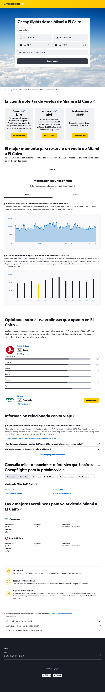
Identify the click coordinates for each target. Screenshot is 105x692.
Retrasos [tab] (76, 195)
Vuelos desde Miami (13, 493)
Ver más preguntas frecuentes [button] (52, 455)
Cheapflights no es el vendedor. (20, 621)
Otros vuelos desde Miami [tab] (43, 477)
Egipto (12, 90)
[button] (33, 45)
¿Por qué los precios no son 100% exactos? (25, 630)
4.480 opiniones (23, 354)
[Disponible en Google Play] (46, 675)
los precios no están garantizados (61, 614)
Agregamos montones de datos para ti (23, 626)
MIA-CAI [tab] (52, 169)
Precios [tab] (28, 195)
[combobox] (24, 30)
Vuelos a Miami (11, 490)
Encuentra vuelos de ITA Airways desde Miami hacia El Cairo (31, 438)
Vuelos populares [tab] (67, 477)
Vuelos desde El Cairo (62, 493)
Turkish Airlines (23, 346)
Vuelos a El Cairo (59, 490)
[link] (19, 135)
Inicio (5, 90)
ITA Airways (21, 396)
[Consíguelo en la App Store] (57, 675)
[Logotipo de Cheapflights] (12, 4)
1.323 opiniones (23, 404)
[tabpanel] (52, 256)
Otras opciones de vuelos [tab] (17, 477)
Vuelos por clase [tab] (85, 477)
